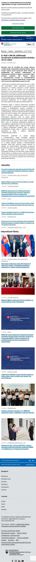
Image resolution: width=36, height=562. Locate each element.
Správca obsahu (22, 538)
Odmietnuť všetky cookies (18, 32)
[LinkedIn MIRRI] (19, 561)
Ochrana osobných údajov (10, 531)
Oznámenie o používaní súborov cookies (13, 20)
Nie (33, 460)
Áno (30, 460)
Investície (3, 489)
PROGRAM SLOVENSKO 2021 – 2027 (17, 227)
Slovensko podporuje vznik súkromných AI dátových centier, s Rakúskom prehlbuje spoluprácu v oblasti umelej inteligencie (17, 170)
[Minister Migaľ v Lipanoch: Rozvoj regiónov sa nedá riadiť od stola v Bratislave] (18, 294)
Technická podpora (8, 538)
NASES (9, 199)
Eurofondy (4, 481)
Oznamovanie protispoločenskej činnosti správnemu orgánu (16, 543)
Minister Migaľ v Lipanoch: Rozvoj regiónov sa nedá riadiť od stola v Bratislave (17, 182)
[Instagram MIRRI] (16, 561)
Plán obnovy (4, 484)
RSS (17, 540)
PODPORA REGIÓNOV (13, 186)
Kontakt (3, 501)
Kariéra (3, 504)
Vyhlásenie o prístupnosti (10, 535)
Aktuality (10, 51)
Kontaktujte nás (30, 464)
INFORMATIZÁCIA (11, 63)
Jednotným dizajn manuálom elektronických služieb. (15, 525)
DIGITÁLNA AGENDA (12, 208)
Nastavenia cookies (18, 23)
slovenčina (29, 38)
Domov (5, 51)
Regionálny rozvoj (6, 479)
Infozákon (3, 509)
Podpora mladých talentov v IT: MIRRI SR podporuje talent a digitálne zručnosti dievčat (17, 213)
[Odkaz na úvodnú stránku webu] (18, 553)
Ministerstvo (4, 476)
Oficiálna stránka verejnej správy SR (11, 39)
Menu (29, 44)
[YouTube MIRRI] (23, 561)
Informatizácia (18, 51)
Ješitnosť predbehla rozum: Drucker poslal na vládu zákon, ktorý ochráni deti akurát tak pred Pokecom (17, 204)
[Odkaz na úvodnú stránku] (9, 44)
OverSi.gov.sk (5, 118)
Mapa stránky (22, 533)
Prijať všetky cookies (18, 28)
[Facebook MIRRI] (12, 561)
